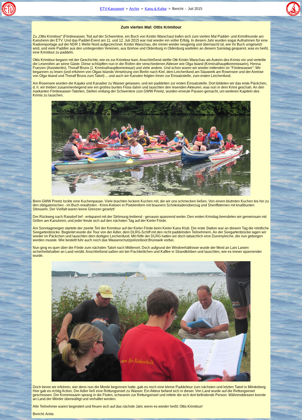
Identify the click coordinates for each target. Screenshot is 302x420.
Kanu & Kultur (156, 9)
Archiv (134, 9)
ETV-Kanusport (112, 9)
